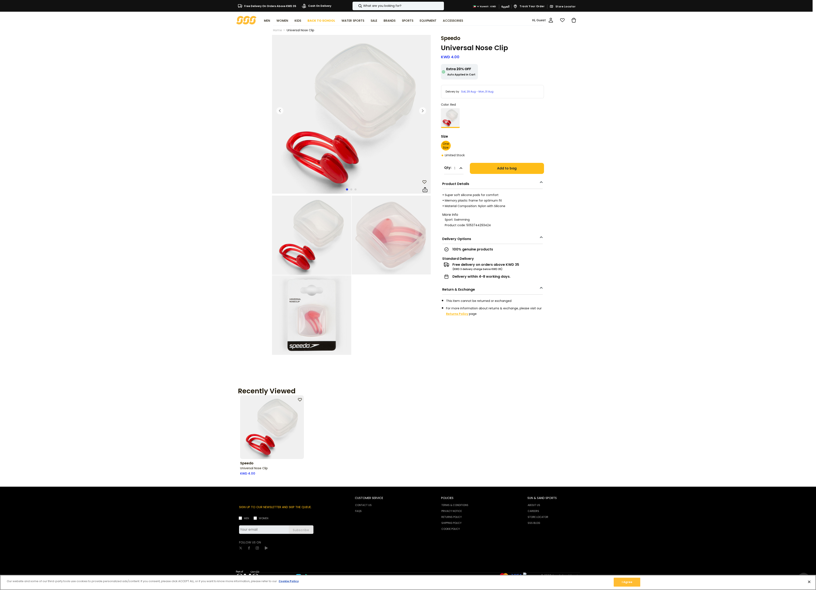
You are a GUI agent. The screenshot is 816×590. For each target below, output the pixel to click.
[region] (408, 582)
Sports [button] (407, 20)
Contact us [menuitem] (363, 505)
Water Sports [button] (352, 20)
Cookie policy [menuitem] (450, 529)
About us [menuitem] (534, 505)
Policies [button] (447, 498)
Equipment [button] (428, 20)
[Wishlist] (562, 20)
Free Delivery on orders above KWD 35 (270, 6)
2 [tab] (351, 189)
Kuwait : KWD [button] (487, 6)
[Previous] (280, 111)
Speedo (450, 38)
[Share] (425, 190)
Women (263, 518)
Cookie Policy (289, 581)
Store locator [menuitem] (538, 517)
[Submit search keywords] (357, 6)
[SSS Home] (246, 19)
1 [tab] (347, 189)
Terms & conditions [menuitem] (454, 505)
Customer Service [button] (369, 498)
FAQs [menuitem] (358, 511)
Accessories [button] (453, 20)
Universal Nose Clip (300, 30)
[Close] (809, 581)
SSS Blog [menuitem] (534, 523)
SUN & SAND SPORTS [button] (542, 498)
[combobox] (398, 6)
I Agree (627, 582)
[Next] (422, 111)
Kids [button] (298, 20)
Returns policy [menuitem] (451, 517)
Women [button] (282, 20)
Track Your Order (532, 6)
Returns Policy (457, 314)
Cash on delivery (319, 6)
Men (246, 518)
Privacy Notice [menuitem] (451, 511)
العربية (505, 6)
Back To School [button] (321, 20)
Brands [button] (389, 20)
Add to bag (507, 168)
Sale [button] (374, 20)
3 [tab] (355, 189)
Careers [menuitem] (533, 511)
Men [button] (267, 20)
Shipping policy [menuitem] (451, 523)
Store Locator (565, 6)
